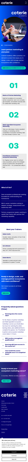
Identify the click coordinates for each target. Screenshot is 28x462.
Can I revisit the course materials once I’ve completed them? (15, 352)
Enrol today (6, 381)
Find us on (6, 424)
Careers (3, 432)
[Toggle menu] (26, 3)
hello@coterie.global (6, 421)
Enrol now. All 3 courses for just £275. (13, 68)
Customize (14, 455)
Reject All (14, 459)
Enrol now (6, 293)
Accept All (14, 452)
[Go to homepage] (7, 2)
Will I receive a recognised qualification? (13, 339)
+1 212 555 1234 (6, 418)
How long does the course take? (13, 314)
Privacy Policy (4, 429)
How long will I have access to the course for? (15, 345)
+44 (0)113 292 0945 (7, 415)
